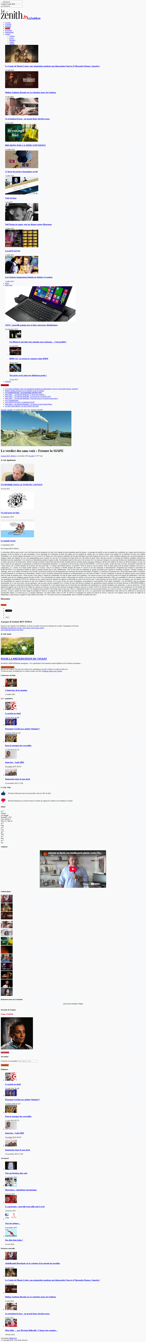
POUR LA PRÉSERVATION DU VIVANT (24, 658)
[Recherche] (2, 2)
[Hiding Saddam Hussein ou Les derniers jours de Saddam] (21, 88)
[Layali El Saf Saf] (21, 247)
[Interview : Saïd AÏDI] (11, 758)
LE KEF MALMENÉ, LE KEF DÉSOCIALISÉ (22, 406)
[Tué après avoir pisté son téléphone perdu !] (15, 371)
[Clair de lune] (21, 194)
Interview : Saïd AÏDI (14, 762)
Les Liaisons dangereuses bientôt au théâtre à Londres (28, 277)
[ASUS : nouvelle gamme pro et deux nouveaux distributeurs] (40, 321)
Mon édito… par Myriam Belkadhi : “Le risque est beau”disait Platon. (28, 404)
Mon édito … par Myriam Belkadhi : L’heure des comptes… (25, 394)
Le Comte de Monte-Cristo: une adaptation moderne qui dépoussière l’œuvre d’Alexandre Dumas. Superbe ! (52, 66)
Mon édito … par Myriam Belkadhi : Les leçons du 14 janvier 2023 (28, 396)
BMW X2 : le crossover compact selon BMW (28, 358)
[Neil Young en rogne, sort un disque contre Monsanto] (21, 220)
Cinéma (12, 36)
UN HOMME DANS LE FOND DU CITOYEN (21, 485)
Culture (7, 34)
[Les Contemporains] (7, 953)
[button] (5, 1052)
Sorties (11, 42)
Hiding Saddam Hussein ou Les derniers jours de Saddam (30, 92)
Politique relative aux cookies (52, 671)
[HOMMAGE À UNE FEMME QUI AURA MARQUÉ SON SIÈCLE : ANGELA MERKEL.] (7, 961)
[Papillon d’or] (7, 970)
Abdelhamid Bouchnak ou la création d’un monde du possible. (32, 1263)
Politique (8, 26)
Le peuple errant (8, 541)
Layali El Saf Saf (12, 251)
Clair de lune (10, 198)
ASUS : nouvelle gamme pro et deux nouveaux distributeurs (31, 325)
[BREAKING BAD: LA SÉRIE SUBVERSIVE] (21, 141)
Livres (11, 38)
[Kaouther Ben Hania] (7, 995)
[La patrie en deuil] (11, 709)
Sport (7, 283)
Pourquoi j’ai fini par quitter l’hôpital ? (22, 729)
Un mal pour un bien (10, 513)
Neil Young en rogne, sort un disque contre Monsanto (28, 224)
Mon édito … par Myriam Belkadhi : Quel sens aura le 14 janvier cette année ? (31, 398)
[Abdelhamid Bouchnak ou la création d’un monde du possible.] (7, 902)
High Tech (8, 285)
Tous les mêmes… (12, 1223)
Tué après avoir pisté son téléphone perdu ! (28, 375)
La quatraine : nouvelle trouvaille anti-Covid (24, 1206)
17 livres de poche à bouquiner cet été (21, 171)
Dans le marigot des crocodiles (18, 745)
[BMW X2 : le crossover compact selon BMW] (15, 354)
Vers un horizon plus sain (16, 1173)
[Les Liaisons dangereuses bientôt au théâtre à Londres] (21, 273)
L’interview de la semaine (16, 690)
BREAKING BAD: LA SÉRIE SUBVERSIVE (25, 145)
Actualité (8, 24)
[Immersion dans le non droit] (11, 775)
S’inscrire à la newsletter (9, 1061)
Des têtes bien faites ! (14, 1240)
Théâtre (12, 44)
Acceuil (7, 23)
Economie (8, 30)
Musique (12, 40)
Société (7, 28)
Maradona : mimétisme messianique (21, 1190)
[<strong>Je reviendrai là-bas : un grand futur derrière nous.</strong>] (21, 115)
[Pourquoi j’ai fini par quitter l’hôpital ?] (11, 725)
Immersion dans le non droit (12, 630)
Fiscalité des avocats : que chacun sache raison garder (22, 628)
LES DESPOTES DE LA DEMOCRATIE (19, 402)
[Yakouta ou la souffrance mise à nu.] (7, 978)
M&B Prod (13, 1338)
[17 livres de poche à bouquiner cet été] (21, 167)
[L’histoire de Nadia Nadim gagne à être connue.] (7, 987)
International (9, 32)
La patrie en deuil (13, 713)
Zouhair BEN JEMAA (9, 456)
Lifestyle (8, 381)
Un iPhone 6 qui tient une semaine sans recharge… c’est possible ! (38, 342)
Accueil (3, 410)
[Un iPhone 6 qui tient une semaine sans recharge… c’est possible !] (15, 338)
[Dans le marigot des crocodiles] (11, 741)
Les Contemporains (11, 400)
